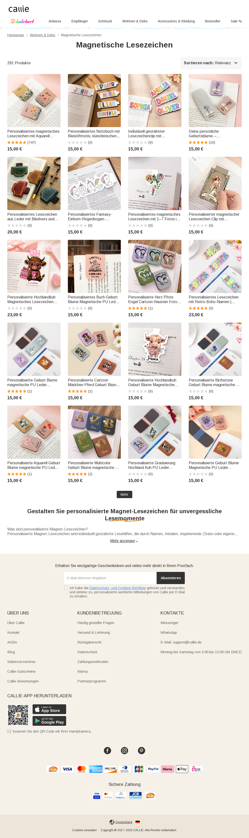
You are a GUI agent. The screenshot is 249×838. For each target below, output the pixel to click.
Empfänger (79, 21)
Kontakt (13, 632)
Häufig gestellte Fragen (95, 623)
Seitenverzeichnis (21, 662)
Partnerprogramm (91, 681)
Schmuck (105, 21)
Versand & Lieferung (93, 632)
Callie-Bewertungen (23, 681)
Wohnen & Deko (135, 21)
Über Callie (16, 623)
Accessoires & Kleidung (176, 21)
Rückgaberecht (89, 642)
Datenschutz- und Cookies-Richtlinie (117, 588)
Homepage (15, 35)
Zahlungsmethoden (92, 662)
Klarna (82, 671)
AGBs (12, 642)
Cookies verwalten (84, 830)
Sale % (236, 21)
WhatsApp (168, 632)
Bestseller (213, 21)
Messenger (169, 623)
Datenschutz (87, 652)
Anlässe (55, 21)
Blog (11, 652)
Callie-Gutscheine (21, 671)
